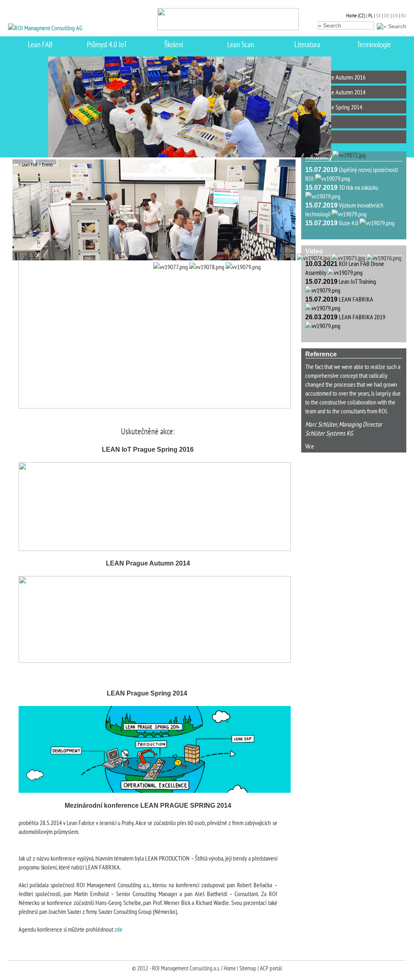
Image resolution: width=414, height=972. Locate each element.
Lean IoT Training (357, 281)
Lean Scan (240, 44)
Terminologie (374, 44)
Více (309, 446)
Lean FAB (40, 44)
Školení (173, 44)
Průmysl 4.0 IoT (107, 44)
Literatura (307, 44)
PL (370, 15)
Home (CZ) (355, 15)
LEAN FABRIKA (356, 299)
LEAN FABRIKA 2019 (362, 316)
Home (230, 968)
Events (47, 164)
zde (118, 929)
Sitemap (247, 968)
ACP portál (271, 968)
